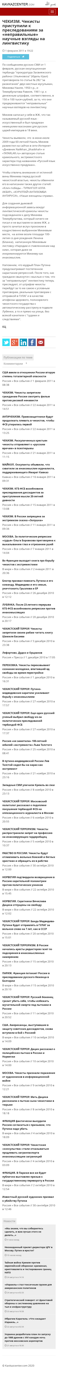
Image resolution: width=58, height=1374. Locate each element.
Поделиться (14, 56)
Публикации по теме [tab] (18, 357)
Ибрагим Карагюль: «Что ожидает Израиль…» (25, 1322)
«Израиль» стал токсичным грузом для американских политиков (28, 1288)
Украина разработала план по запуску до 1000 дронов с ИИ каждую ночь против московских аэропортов (28, 1340)
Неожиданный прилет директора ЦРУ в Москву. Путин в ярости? (28, 1251)
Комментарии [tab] (15, 363)
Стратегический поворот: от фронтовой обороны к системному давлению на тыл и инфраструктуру (29, 1305)
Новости (9, 1221)
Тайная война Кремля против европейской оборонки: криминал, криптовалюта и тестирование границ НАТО (28, 1269)
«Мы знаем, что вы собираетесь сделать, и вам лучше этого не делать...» (24, 1234)
